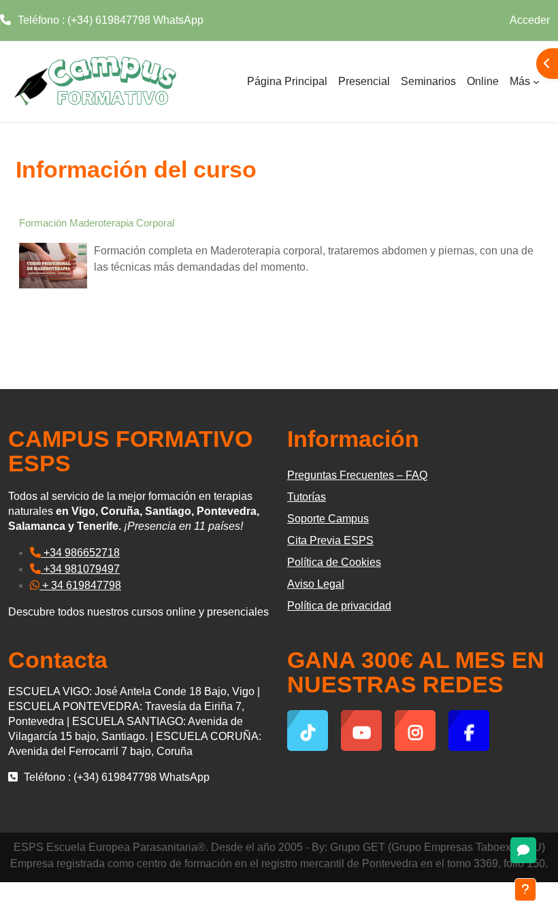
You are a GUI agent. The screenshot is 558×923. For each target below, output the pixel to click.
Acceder (530, 20)
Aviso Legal (315, 584)
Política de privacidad (339, 605)
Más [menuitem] (520, 81)
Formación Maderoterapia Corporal (96, 223)
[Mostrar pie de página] (525, 889)
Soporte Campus (328, 518)
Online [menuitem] (483, 81)
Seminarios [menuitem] (428, 81)
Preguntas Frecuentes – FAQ (357, 475)
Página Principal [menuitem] (287, 81)
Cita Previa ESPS (330, 540)
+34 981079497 (80, 569)
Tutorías (306, 497)
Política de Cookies (334, 562)
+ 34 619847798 (80, 585)
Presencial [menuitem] (364, 81)
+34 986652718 (80, 552)
